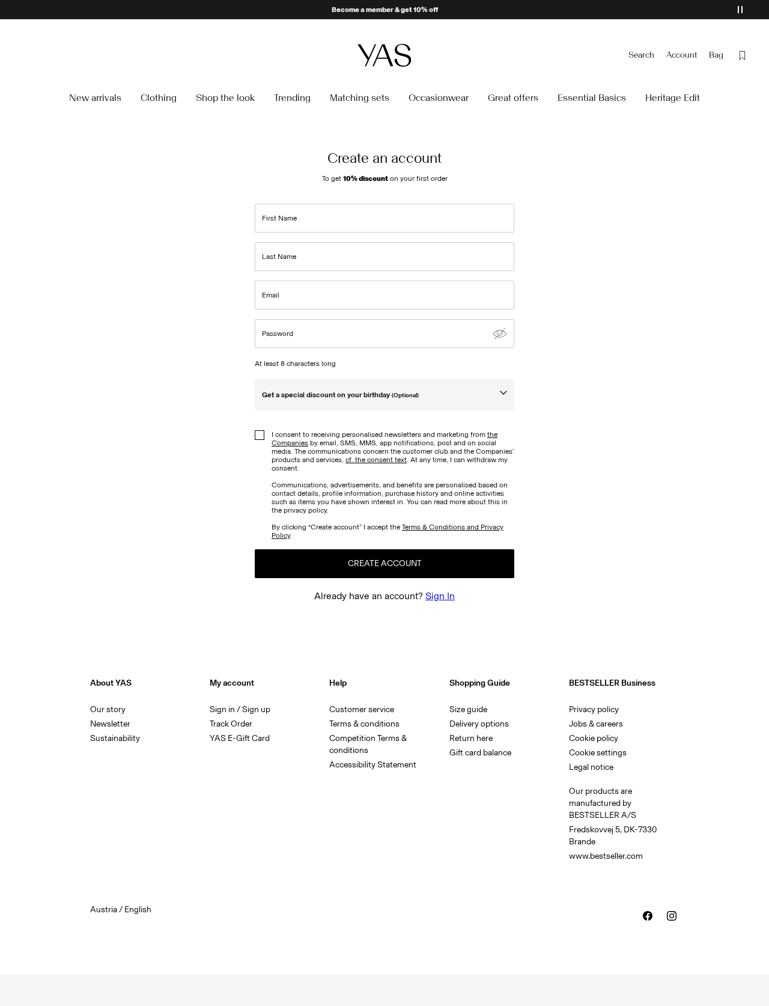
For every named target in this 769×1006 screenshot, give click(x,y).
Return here (471, 738)
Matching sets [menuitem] (359, 97)
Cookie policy (593, 738)
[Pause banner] (740, 9)
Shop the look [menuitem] (225, 97)
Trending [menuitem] (292, 97)
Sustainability (115, 738)
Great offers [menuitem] (513, 97)
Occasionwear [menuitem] (439, 97)
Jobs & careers (596, 724)
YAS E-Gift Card (240, 738)
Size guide (468, 709)
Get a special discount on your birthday (340, 395)
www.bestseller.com (606, 856)
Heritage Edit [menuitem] (672, 97)
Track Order (231, 724)
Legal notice (591, 767)
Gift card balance (480, 753)
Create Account (385, 563)
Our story (108, 709)
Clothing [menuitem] (159, 97)
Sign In (440, 596)
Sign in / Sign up (240, 709)
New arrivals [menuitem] (95, 97)
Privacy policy (594, 709)
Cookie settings (598, 753)
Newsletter (110, 724)
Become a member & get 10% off (385, 9)
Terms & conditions (364, 724)
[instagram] (671, 916)
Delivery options (479, 724)
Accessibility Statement (373, 765)
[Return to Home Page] (384, 55)
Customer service (361, 709)
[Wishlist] (742, 55)
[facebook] (647, 916)
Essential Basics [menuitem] (592, 97)
